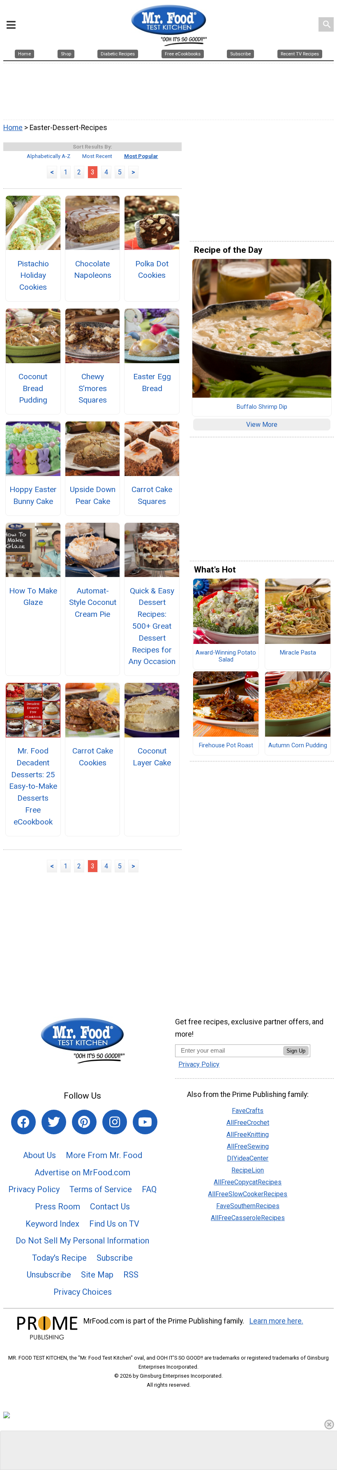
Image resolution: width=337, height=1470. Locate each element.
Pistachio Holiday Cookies (33, 275)
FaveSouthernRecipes (247, 1206)
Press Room (57, 1206)
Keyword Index (52, 1224)
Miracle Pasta (298, 653)
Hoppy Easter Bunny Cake (33, 495)
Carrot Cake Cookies (92, 756)
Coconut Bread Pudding (32, 388)
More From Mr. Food (104, 1155)
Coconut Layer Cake (152, 756)
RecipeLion (247, 1170)
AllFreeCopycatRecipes (248, 1182)
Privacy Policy (34, 1189)
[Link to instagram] (114, 1122)
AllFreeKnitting (247, 1134)
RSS (130, 1275)
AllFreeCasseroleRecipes (248, 1218)
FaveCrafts (247, 1111)
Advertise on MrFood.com (82, 1172)
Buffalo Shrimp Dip (262, 407)
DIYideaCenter (247, 1158)
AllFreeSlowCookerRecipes (247, 1194)
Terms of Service (100, 1189)
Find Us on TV (114, 1224)
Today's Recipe (59, 1258)
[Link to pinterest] (84, 1122)
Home (13, 128)
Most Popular (141, 156)
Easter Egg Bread (152, 382)
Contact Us (110, 1206)
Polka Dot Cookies (151, 269)
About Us (39, 1155)
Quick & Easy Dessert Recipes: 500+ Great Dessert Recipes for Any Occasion (151, 626)
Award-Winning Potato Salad (226, 656)
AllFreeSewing (248, 1146)
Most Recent (97, 156)
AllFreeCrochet (247, 1123)
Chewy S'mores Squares (92, 388)
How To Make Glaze (33, 596)
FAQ (149, 1189)
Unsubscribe (49, 1275)
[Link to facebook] (23, 1122)
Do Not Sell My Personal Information (82, 1241)
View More (261, 424)
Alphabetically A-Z (48, 156)
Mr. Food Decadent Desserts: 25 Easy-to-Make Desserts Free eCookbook (33, 786)
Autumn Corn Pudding (297, 745)
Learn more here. (276, 1321)
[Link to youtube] (145, 1122)
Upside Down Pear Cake (92, 495)
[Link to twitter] (54, 1122)
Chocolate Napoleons (92, 269)
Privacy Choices (82, 1292)
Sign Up (295, 1051)
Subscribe (115, 1258)
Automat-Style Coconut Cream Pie (92, 602)
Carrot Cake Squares (152, 495)
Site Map (97, 1275)
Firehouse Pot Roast (226, 745)
